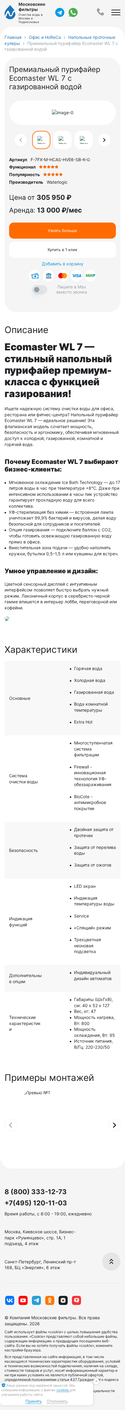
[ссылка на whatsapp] (73, 12)
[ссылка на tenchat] (76, 1300)
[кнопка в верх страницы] (111, 1261)
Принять (33, 1401)
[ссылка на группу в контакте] (10, 1300)
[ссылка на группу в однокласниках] (50, 1300)
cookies (63, 1390)
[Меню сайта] (116, 12)
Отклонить (57, 1401)
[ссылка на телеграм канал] (60, 12)
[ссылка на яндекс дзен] (63, 1300)
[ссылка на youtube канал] (23, 1300)
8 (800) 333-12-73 (36, 1192)
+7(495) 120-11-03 (36, 1203)
